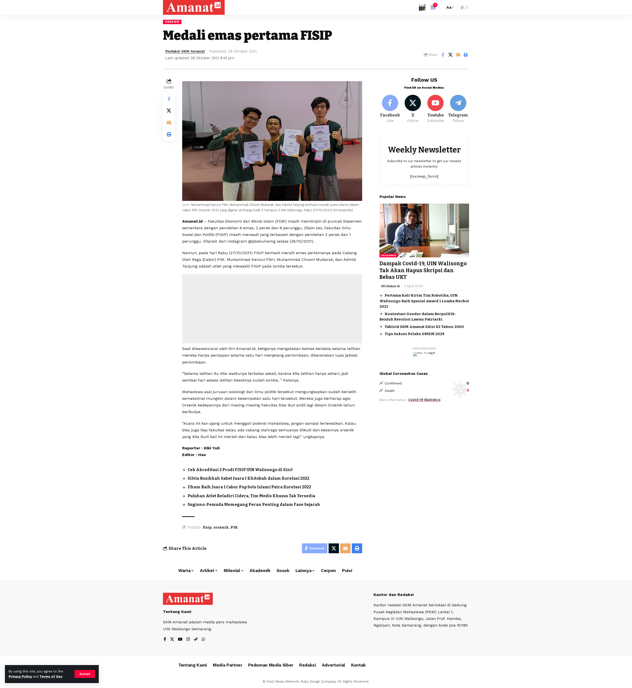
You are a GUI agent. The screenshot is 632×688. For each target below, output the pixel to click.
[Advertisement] (272, 308)
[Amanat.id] (194, 7)
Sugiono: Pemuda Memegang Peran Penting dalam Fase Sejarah (254, 504)
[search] (440, 7)
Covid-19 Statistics (424, 400)
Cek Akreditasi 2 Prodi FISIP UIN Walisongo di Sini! (240, 469)
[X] (413, 109)
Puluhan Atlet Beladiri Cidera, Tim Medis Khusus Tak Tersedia (251, 496)
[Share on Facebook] (442, 55)
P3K (234, 527)
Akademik (388, 255)
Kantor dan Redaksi (394, 594)
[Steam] (195, 639)
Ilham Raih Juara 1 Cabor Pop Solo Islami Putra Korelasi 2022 (249, 487)
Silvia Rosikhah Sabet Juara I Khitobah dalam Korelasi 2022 (248, 478)
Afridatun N (390, 286)
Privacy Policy (20, 676)
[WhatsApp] (203, 639)
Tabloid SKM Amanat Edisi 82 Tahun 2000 (424, 327)
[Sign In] (422, 7)
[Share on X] (450, 55)
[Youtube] (435, 109)
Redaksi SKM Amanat (185, 51)
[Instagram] (188, 639)
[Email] (457, 55)
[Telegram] (458, 109)
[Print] (465, 55)
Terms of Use (51, 676)
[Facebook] (390, 109)
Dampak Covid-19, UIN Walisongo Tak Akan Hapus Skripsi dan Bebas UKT (423, 270)
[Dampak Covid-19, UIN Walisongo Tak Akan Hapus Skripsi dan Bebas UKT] (424, 230)
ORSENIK (172, 21)
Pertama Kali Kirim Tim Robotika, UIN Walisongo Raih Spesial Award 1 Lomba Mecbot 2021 (424, 301)
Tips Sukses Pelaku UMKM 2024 (414, 334)
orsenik (221, 527)
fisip (207, 527)
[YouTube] (180, 639)
